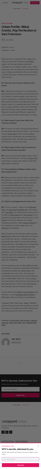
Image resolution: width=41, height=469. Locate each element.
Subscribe (20, 465)
